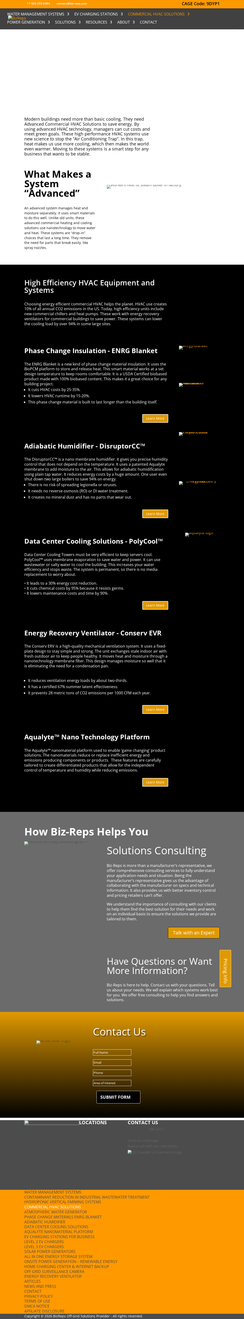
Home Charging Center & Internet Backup (66, 1266)
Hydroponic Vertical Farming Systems (62, 1202)
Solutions (65, 23)
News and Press (40, 1286)
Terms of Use (37, 1301)
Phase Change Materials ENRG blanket (63, 1217)
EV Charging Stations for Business (59, 1236)
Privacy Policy (38, 1296)
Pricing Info (225, 971)
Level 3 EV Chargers (44, 1246)
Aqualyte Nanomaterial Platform (58, 1231)
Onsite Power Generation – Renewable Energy (70, 1261)
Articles (32, 1281)
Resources (96, 23)
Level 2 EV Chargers (44, 1241)
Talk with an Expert (194, 932)
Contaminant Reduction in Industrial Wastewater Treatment (87, 1197)
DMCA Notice (37, 1306)
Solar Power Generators (50, 1251)
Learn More (155, 418)
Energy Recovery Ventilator (53, 1276)
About (123, 23)
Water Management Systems (35, 14)
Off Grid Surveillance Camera (54, 1271)
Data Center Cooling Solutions (56, 1226)
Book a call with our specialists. (153, 1146)
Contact (148, 23)
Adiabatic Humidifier (44, 1222)
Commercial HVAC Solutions (156, 14)
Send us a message (143, 1140)
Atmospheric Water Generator (55, 1212)
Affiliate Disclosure (44, 1311)
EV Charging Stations (96, 14)
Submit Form (115, 1097)
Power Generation (26, 23)
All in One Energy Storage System (58, 1256)
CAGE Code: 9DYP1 (201, 4)
